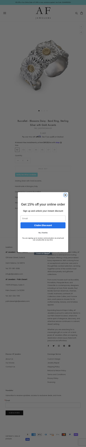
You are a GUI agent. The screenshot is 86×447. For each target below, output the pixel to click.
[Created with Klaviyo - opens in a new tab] (43, 253)
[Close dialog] (65, 195)
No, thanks (43, 232)
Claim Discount (43, 225)
